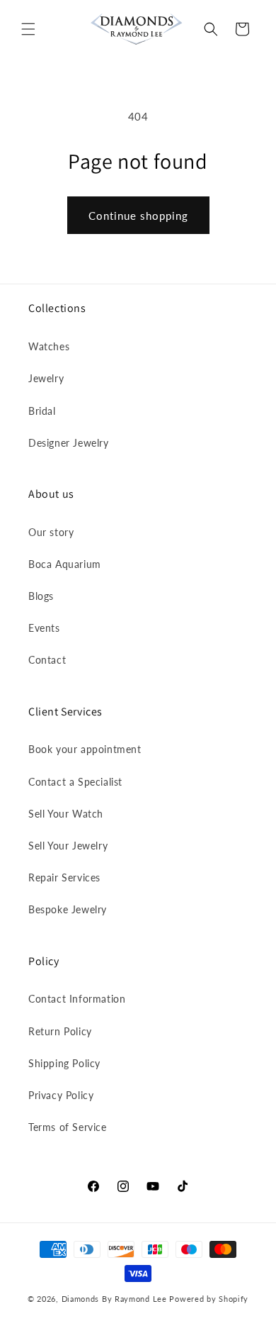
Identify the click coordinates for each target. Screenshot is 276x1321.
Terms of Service (67, 1127)
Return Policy (60, 1031)
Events (44, 628)
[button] (28, 29)
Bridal (42, 411)
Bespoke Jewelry (67, 909)
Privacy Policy (60, 1095)
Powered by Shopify (208, 1298)
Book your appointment (85, 749)
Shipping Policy (64, 1063)
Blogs (41, 596)
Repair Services (64, 877)
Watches (48, 346)
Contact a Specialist (75, 782)
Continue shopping (138, 215)
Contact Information (76, 999)
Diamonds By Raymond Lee (114, 1298)
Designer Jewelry (68, 443)
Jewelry (46, 378)
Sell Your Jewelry (68, 846)
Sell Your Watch (65, 814)
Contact (47, 660)
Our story (51, 532)
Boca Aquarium (64, 564)
